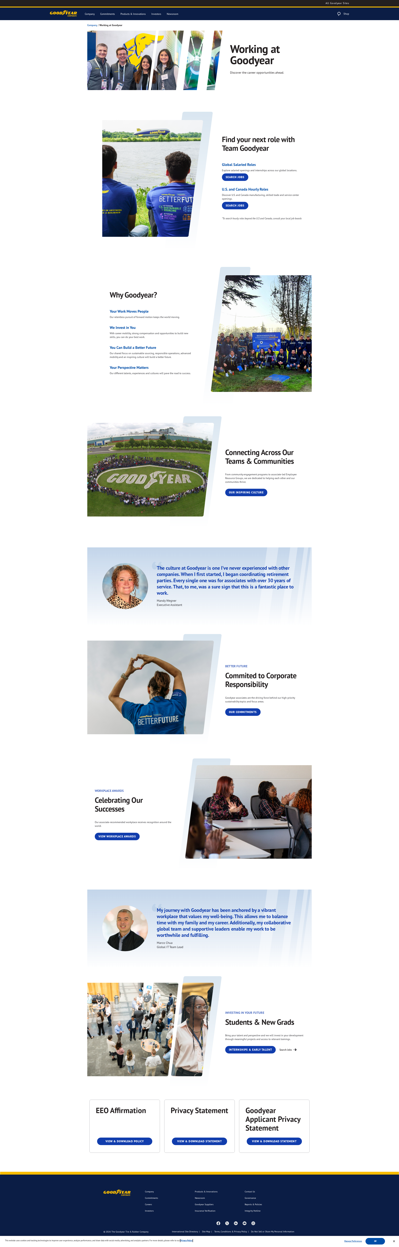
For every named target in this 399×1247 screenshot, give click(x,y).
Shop (346, 13)
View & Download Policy (125, 1141)
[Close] (394, 1241)
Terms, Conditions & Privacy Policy (230, 1231)
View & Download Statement (199, 1141)
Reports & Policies (253, 1204)
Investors (156, 13)
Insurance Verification (205, 1210)
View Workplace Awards (117, 836)
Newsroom (172, 13)
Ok (375, 1241)
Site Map (206, 1231)
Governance (250, 1198)
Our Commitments (243, 712)
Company (90, 13)
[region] (199, 1241)
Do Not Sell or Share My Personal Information (272, 1231)
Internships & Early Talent (250, 1049)
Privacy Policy (186, 1240)
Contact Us (250, 1191)
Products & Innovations (133, 13)
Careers (148, 1204)
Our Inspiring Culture (246, 492)
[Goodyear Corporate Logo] (63, 13)
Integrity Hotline (252, 1210)
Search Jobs (235, 177)
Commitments (107, 13)
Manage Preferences (353, 1241)
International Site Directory (185, 1231)
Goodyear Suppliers (204, 1204)
